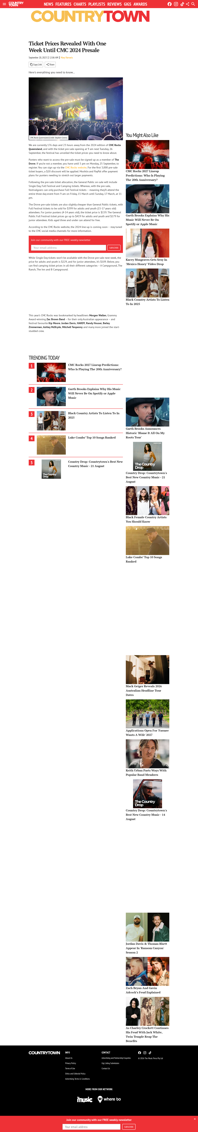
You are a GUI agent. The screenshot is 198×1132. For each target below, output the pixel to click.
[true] (194, 1119)
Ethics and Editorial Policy (75, 1073)
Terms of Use (70, 1068)
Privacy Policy (70, 1063)
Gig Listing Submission (110, 1063)
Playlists (96, 4)
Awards (140, 4)
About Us (68, 1058)
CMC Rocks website (76, 167)
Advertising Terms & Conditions (77, 1079)
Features (63, 4)
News (48, 4)
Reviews (114, 4)
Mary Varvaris (67, 57)
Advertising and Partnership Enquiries (116, 1058)
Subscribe (114, 247)
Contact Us (106, 1068)
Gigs (127, 4)
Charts (80, 4)
